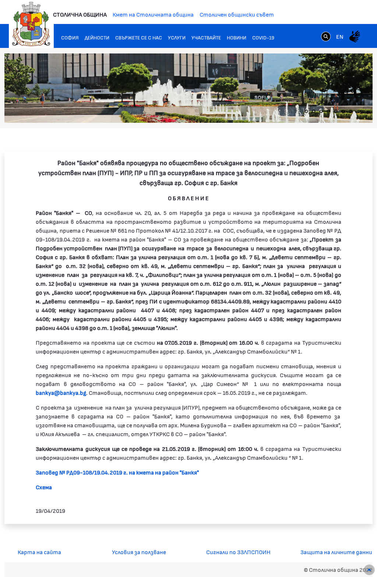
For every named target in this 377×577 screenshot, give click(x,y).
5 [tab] (336, 111)
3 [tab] (321, 111)
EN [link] (339, 36)
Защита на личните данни (336, 551)
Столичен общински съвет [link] (237, 14)
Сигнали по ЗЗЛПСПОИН (238, 551)
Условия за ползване (139, 551)
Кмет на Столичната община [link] (153, 14)
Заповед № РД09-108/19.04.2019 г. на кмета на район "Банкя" (117, 472)
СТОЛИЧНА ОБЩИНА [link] (80, 14)
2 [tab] (314, 111)
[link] (325, 36)
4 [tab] (328, 111)
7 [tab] (350, 111)
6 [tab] (343, 111)
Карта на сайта (39, 551)
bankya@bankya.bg (61, 392)
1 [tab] (306, 111)
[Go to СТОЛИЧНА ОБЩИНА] (31, 24)
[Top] (369, 569)
